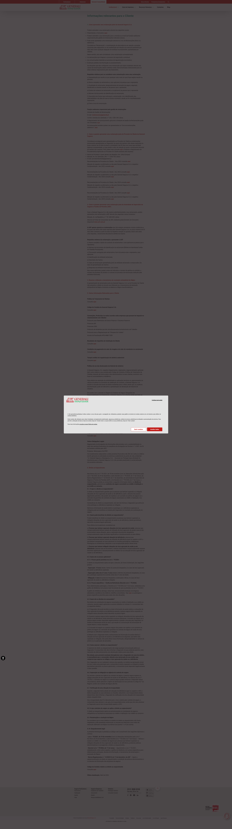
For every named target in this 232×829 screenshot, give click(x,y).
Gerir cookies (138, 429)
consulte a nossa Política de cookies (88, 424)
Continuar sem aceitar (157, 400)
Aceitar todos (154, 429)
